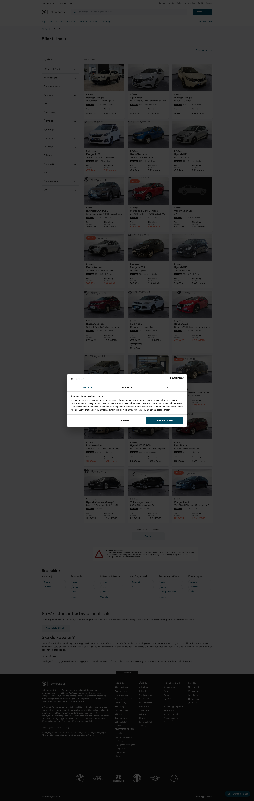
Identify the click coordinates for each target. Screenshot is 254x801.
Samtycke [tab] (87, 387)
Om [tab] (166, 387)
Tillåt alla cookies (165, 420)
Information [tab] (127, 387)
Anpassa (125, 420)
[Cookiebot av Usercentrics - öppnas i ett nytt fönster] (172, 379)
